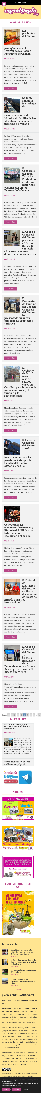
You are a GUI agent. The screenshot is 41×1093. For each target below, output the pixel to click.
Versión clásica (20, 2)
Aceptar (6, 1089)
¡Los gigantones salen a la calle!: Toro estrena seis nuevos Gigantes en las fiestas (23, 952)
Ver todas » (19, 990)
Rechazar (16, 1089)
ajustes (18, 1086)
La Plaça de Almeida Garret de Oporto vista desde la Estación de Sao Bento (23, 962)
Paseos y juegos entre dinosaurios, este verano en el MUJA (23, 981)
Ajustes (26, 1089)
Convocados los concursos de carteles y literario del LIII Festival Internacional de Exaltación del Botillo (19, 530)
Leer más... (10, 88)
